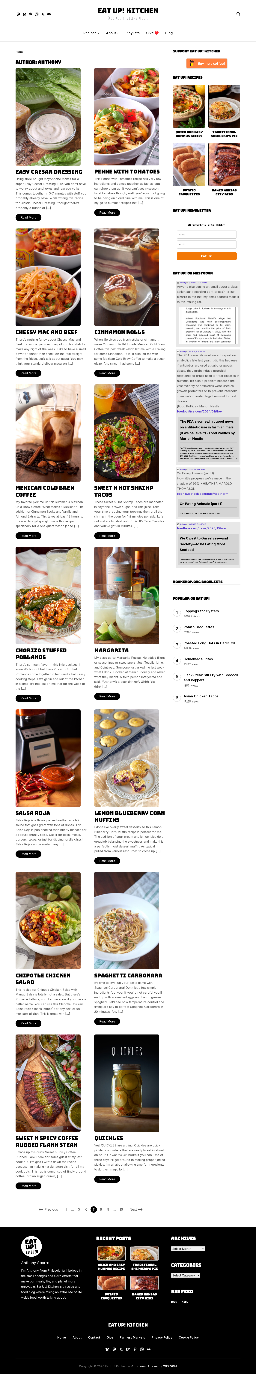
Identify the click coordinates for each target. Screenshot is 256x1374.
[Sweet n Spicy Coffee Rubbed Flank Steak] (48, 1037)
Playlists (133, 33)
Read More (28, 217)
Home (19, 51)
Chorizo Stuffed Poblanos (41, 654)
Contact (94, 1337)
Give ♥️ (152, 33)
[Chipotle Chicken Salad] (48, 874)
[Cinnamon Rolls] (126, 231)
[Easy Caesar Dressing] (48, 70)
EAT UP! (207, 256)
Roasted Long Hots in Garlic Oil (209, 643)
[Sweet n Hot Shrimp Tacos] (126, 386)
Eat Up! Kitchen (128, 10)
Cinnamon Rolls (119, 332)
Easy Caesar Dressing (49, 171)
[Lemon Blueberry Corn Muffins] (126, 712)
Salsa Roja (33, 813)
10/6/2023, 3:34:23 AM (197, 524)
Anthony (182, 283)
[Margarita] (126, 549)
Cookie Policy (189, 1337)
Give (110, 1337)
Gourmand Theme (144, 1366)
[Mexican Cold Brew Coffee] (48, 386)
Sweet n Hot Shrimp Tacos (123, 491)
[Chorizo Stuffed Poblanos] (48, 549)
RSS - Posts (179, 1302)
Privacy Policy (162, 1337)
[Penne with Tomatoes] (126, 70)
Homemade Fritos (198, 659)
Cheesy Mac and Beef (46, 332)
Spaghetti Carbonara (128, 975)
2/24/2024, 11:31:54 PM (198, 283)
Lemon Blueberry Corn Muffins (129, 816)
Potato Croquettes (189, 192)
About (111, 33)
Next (133, 1209)
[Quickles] (126, 1037)
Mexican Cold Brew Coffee (45, 491)
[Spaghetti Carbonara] (126, 874)
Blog (169, 33)
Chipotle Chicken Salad (43, 979)
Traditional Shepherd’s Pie (224, 134)
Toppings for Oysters (201, 611)
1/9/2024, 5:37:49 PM (197, 351)
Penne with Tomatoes (127, 171)
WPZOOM (170, 1366)
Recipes (90, 33)
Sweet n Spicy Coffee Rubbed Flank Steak (47, 1141)
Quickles (108, 1138)
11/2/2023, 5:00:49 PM (197, 469)
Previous (51, 1209)
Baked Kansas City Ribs (224, 192)
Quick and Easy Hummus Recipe (189, 134)
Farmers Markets (132, 1337)
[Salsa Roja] (48, 712)
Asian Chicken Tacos (201, 696)
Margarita (111, 650)
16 (121, 1209)
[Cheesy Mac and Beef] (48, 231)
